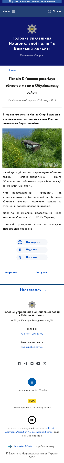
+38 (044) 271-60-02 (32, 334)
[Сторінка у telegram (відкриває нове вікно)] (26, 363)
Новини (12, 70)
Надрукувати (33, 242)
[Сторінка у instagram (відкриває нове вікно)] (32, 363)
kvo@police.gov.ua (32, 347)
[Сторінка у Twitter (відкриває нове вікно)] (45, 363)
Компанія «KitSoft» (23, 446)
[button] (32, 290)
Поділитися (32, 250)
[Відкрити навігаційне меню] (13, 11)
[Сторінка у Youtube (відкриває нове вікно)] (38, 363)
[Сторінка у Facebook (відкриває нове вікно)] (19, 363)
